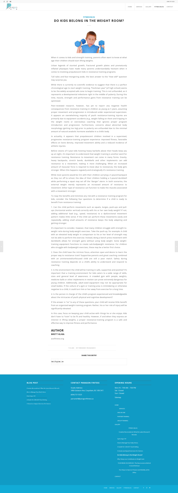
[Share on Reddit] (61, 361)
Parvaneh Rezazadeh (87, 348)
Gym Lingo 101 (31, 396)
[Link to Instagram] (7, 1)
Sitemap (118, 397)
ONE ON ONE (121, 412)
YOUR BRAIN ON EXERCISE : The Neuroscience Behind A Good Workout (134, 464)
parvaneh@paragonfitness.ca (82, 399)
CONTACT (118, 476)
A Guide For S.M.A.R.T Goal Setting (37, 400)
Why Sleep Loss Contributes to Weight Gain (130, 459)
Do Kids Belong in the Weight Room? (89, 21)
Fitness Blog (89, 17)
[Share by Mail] (62, 361)
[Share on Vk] (59, 361)
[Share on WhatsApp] (54, 361)
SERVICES (122, 409)
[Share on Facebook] (51, 361)
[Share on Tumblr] (57, 361)
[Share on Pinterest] (55, 361)
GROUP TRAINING (122, 421)
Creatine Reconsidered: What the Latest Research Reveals (43, 388)
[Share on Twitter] (52, 361)
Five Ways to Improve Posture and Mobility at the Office (134, 471)
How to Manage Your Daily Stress (36, 392)
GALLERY (117, 424)
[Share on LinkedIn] (56, 361)
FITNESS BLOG (133, 428)
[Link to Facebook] (4, 1)
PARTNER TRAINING (123, 416)
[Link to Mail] (10, 1)
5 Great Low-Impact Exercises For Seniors (39, 404)
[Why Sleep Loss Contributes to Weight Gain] (1, 246)
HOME (117, 405)
